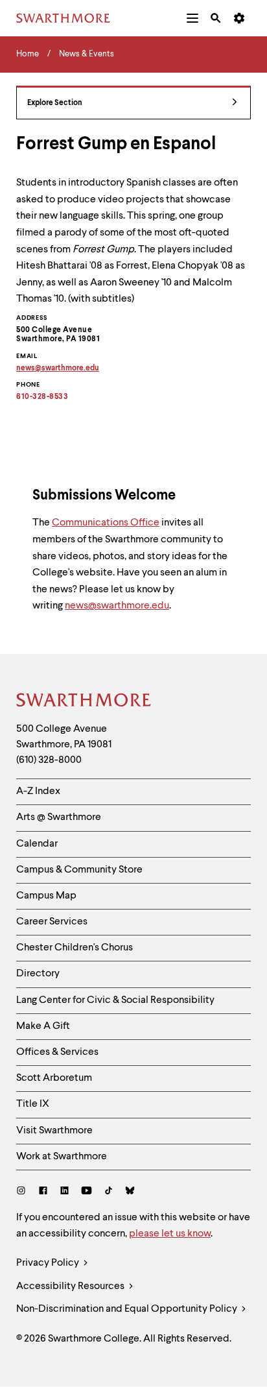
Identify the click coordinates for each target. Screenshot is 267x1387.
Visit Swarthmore (54, 1131)
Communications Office (105, 523)
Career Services (51, 922)
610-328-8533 (42, 397)
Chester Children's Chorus (74, 948)
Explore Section (54, 103)
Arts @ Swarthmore (58, 817)
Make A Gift (43, 1026)
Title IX (32, 1104)
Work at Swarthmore (61, 1157)
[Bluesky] (130, 1192)
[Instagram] (23, 1192)
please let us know (170, 1234)
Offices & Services (57, 1052)
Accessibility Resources (71, 1286)
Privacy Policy (48, 1263)
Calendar (37, 844)
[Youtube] (86, 1192)
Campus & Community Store (79, 870)
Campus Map (46, 896)
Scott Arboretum (54, 1078)
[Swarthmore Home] (84, 702)
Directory (38, 974)
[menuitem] (192, 18)
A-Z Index (38, 791)
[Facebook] (43, 1192)
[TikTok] (108, 1192)
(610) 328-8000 (49, 760)
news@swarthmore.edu (117, 606)
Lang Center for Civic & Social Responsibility (115, 1000)
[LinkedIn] (64, 1192)
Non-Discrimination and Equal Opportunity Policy (127, 1309)
